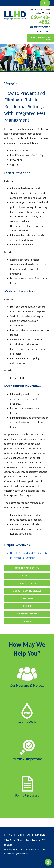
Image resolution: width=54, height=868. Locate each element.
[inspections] (27, 740)
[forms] (27, 777)
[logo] (15, 12)
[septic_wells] (27, 703)
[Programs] (27, 667)
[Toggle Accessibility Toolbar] (48, 862)
